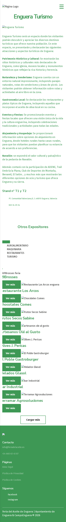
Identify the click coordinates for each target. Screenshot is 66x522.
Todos (6, 241)
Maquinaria (14, 249)
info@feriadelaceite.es (13, 447)
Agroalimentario (17, 245)
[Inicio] (10, 6)
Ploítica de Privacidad (12, 473)
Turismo (12, 256)
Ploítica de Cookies (11, 480)
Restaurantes (15, 253)
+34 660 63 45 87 (10, 453)
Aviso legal (7, 467)
